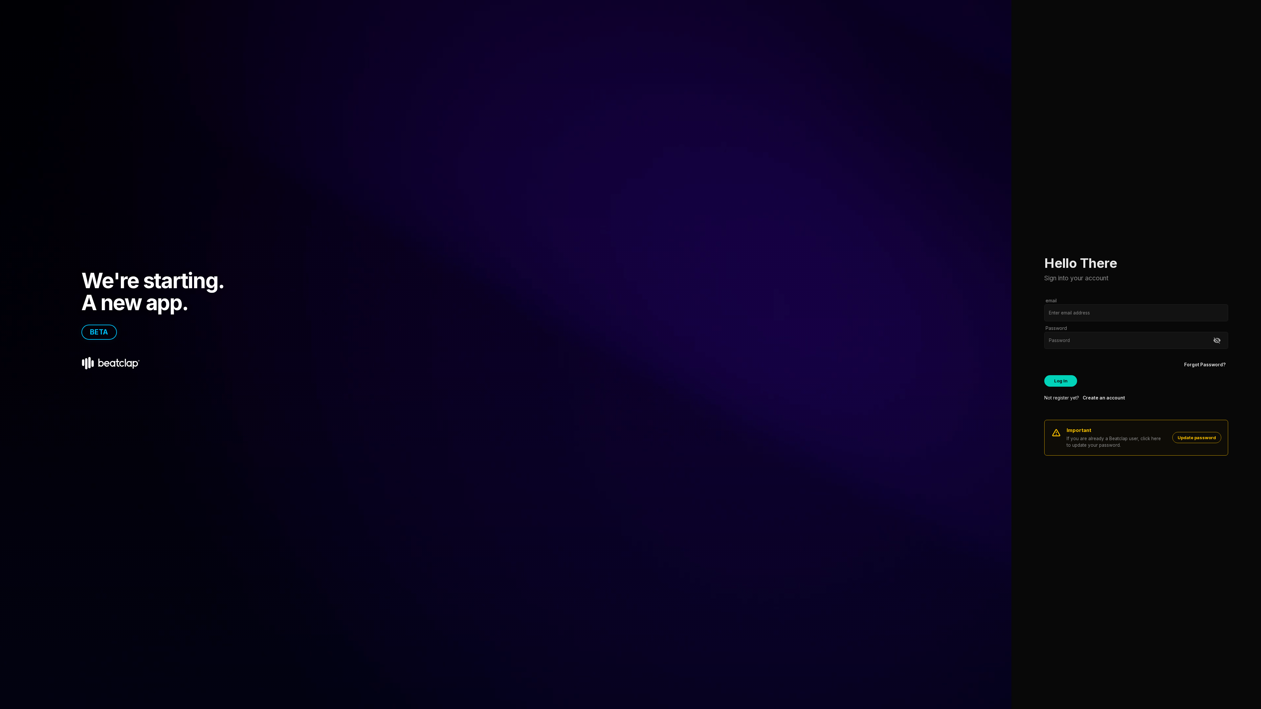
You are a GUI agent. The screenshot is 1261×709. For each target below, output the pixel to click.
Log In (1061, 380)
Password (1056, 328)
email (1051, 300)
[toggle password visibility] (1217, 340)
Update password (1197, 437)
